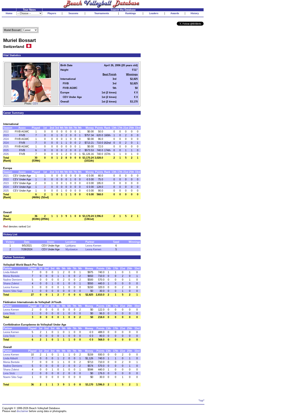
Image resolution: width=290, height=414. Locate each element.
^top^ (201, 400)
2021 (6, 175)
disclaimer (22, 411)
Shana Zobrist (11, 283)
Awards (174, 13)
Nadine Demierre (12, 279)
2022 (6, 131)
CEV (35, 103)
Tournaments (101, 13)
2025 (6, 146)
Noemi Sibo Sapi (12, 290)
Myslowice (71, 249)
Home (9, 13)
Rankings (130, 13)
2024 (6, 139)
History (195, 13)
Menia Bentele (11, 275)
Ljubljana (70, 245)
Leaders (153, 13)
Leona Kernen (93, 245)
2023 (6, 135)
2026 (6, 154)
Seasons (73, 13)
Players (52, 13)
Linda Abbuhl (10, 272)
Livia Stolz (9, 313)
